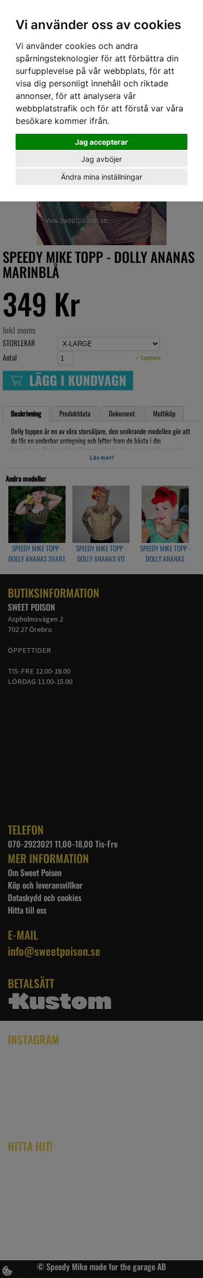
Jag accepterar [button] (101, 141)
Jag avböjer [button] (101, 159)
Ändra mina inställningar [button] (101, 176)
